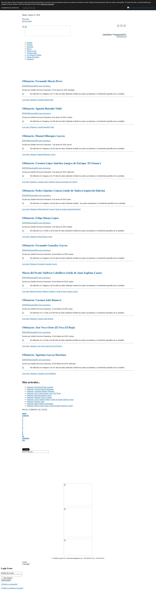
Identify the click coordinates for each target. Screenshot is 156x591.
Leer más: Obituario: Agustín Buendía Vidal (38, 127)
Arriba (24, 562)
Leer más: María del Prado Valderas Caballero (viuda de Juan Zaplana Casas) (50, 291)
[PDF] (24, 86)
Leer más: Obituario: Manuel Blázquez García (38, 154)
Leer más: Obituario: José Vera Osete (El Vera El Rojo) (42, 346)
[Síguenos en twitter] (125, 27)
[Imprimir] (31, 86)
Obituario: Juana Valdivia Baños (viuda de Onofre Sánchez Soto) (50, 399)
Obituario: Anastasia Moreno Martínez (40, 391)
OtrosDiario (106, 34)
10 (23, 436)
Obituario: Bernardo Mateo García (39, 395)
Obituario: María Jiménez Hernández (40, 404)
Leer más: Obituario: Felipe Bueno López (37, 237)
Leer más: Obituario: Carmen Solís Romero (37, 319)
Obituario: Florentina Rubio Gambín (40, 387)
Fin (23, 440)
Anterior (25, 416)
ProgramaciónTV (120, 34)
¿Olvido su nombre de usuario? (12, 588)
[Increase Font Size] (22, 17)
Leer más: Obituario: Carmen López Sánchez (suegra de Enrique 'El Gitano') (49, 182)
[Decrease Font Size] (23, 17)
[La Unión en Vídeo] (118, 27)
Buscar (25, 452)
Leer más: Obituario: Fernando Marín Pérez (38, 100)
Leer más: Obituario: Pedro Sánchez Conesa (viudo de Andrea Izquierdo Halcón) (51, 209)
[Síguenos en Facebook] (121, 27)
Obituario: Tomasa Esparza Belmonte (40, 389)
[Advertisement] (56, 67)
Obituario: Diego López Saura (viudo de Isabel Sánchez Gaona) (50, 406)
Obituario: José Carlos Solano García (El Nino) (44, 393)
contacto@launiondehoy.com (115, 31)
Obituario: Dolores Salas (35, 402)
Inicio (24, 413)
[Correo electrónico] (43, 86)
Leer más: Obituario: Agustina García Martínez (39, 373)
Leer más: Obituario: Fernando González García (39, 264)
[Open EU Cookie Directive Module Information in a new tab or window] (140, 7)
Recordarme (8, 578)
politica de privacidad (47, 4)
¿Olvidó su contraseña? (9, 584)
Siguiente (25, 438)
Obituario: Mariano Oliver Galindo (39, 397)
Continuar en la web (28, 8)
